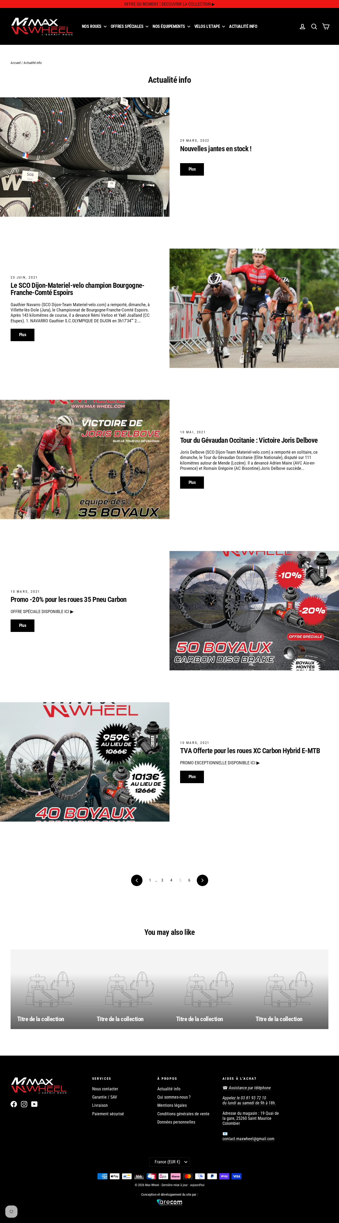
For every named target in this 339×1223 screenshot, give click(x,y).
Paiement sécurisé (108, 1113)
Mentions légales (172, 1105)
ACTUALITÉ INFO (243, 26)
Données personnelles (176, 1122)
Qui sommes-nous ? (174, 1097)
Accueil (16, 63)
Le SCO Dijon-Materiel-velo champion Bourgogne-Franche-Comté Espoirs (78, 289)
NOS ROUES (92, 26)
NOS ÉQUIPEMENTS (169, 26)
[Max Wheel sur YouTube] (34, 1104)
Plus (192, 169)
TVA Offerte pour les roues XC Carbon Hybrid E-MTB (250, 751)
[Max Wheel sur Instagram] (24, 1104)
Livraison (100, 1105)
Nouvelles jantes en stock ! (216, 149)
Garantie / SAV (104, 1097)
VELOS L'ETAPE (207, 26)
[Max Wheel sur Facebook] (14, 1104)
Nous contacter (105, 1088)
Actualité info (168, 1088)
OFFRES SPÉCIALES (127, 26)
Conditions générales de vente (183, 1113)
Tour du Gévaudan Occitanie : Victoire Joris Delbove (249, 440)
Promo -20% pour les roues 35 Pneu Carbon (69, 599)
